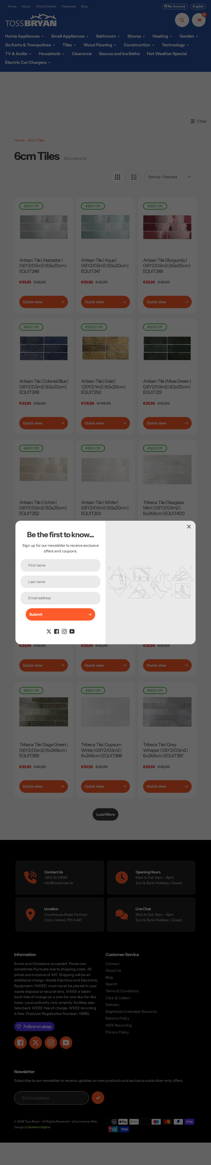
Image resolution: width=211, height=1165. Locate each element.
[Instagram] (64, 631)
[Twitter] (48, 631)
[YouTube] (72, 631)
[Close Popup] (189, 526)
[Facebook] (56, 631)
